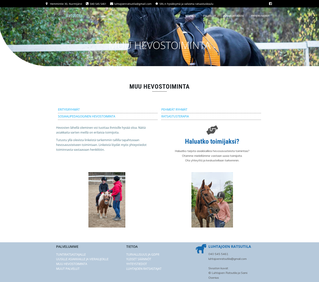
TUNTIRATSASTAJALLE (71, 254)
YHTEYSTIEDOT (260, 16)
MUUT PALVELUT (68, 269)
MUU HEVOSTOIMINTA (71, 264)
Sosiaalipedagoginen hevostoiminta (86, 116)
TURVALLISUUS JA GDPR (142, 254)
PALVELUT (209, 16)
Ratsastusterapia (175, 116)
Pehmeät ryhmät (174, 109)
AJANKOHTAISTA (233, 16)
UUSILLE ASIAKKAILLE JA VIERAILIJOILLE (82, 259)
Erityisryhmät (69, 109)
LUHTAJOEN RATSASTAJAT (144, 269)
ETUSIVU (190, 16)
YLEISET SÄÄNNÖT (138, 259)
